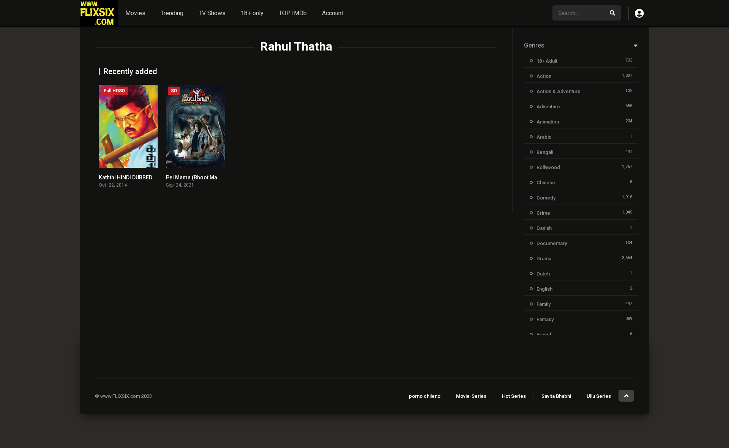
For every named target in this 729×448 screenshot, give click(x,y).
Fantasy (545, 319)
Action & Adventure (558, 91)
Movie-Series (471, 396)
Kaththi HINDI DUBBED (125, 177)
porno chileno (424, 396)
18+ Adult (546, 61)
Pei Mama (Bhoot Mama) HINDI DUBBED (215, 177)
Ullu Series (599, 396)
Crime (543, 213)
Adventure (548, 106)
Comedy (545, 198)
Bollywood (548, 167)
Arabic (544, 137)
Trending (172, 13)
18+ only (252, 13)
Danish (544, 228)
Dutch (543, 274)
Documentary (551, 243)
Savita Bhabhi (556, 396)
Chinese (545, 182)
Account (332, 13)
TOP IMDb (293, 13)
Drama (543, 258)
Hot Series (514, 396)
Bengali (544, 152)
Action (543, 76)
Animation (547, 122)
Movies (135, 13)
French (544, 334)
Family (543, 304)
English (544, 289)
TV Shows (212, 13)
